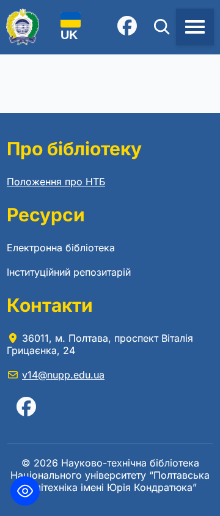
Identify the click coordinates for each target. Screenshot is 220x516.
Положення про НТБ (56, 181)
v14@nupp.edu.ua (63, 375)
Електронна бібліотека (61, 247)
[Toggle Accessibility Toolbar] (25, 491)
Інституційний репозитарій (69, 272)
